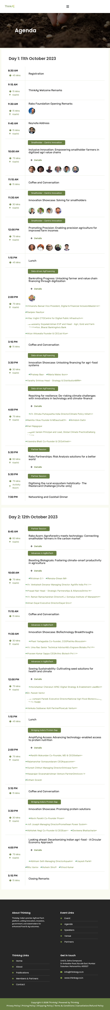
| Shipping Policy (44, 1005)
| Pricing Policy (28, 1005)
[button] (67, 6)
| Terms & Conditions (63, 1005)
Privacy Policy (13, 1005)
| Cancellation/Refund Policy (89, 1005)
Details (38, 160)
